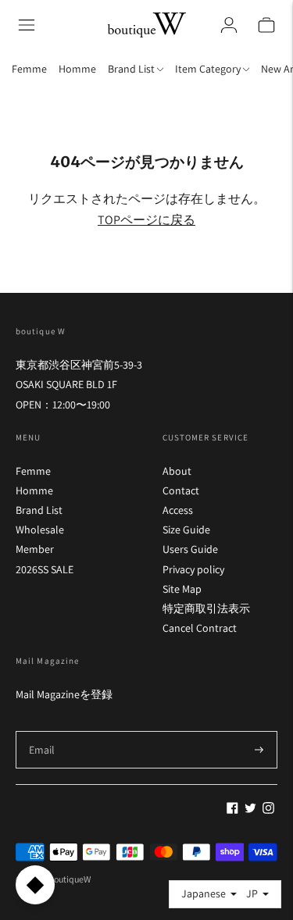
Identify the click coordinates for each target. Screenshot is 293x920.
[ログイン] (229, 25)
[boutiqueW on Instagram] (268, 810)
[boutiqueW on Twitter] (250, 810)
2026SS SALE (44, 569)
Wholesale (40, 529)
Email (42, 730)
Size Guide (186, 529)
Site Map (182, 589)
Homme (77, 69)
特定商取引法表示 (206, 608)
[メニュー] (27, 25)
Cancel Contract (200, 628)
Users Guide (190, 549)
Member (35, 549)
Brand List (39, 510)
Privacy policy (193, 569)
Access (178, 510)
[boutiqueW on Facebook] (232, 810)
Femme (29, 69)
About (177, 471)
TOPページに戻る (146, 220)
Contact (181, 490)
